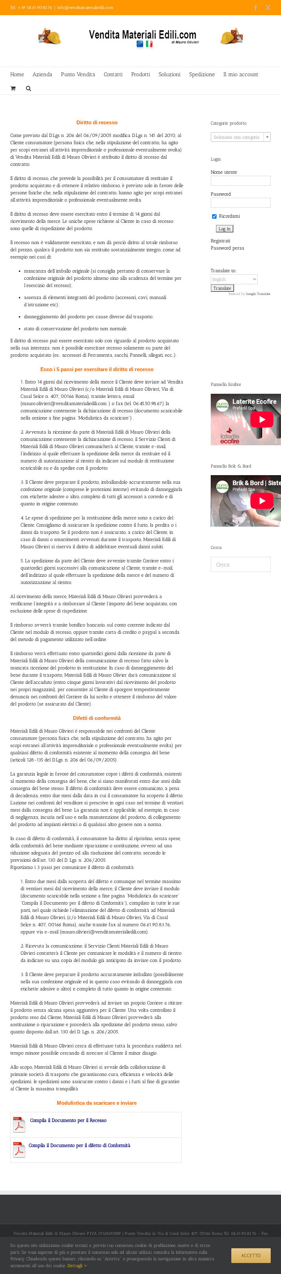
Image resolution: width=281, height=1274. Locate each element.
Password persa (227, 248)
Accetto (251, 1255)
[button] (28, 87)
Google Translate (258, 294)
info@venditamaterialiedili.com (85, 7)
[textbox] (240, 137)
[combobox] (241, 137)
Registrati (220, 241)
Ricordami (229, 216)
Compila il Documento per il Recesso (68, 1120)
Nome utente (224, 172)
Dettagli (76, 1265)
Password (221, 194)
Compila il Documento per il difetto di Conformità (80, 1145)
